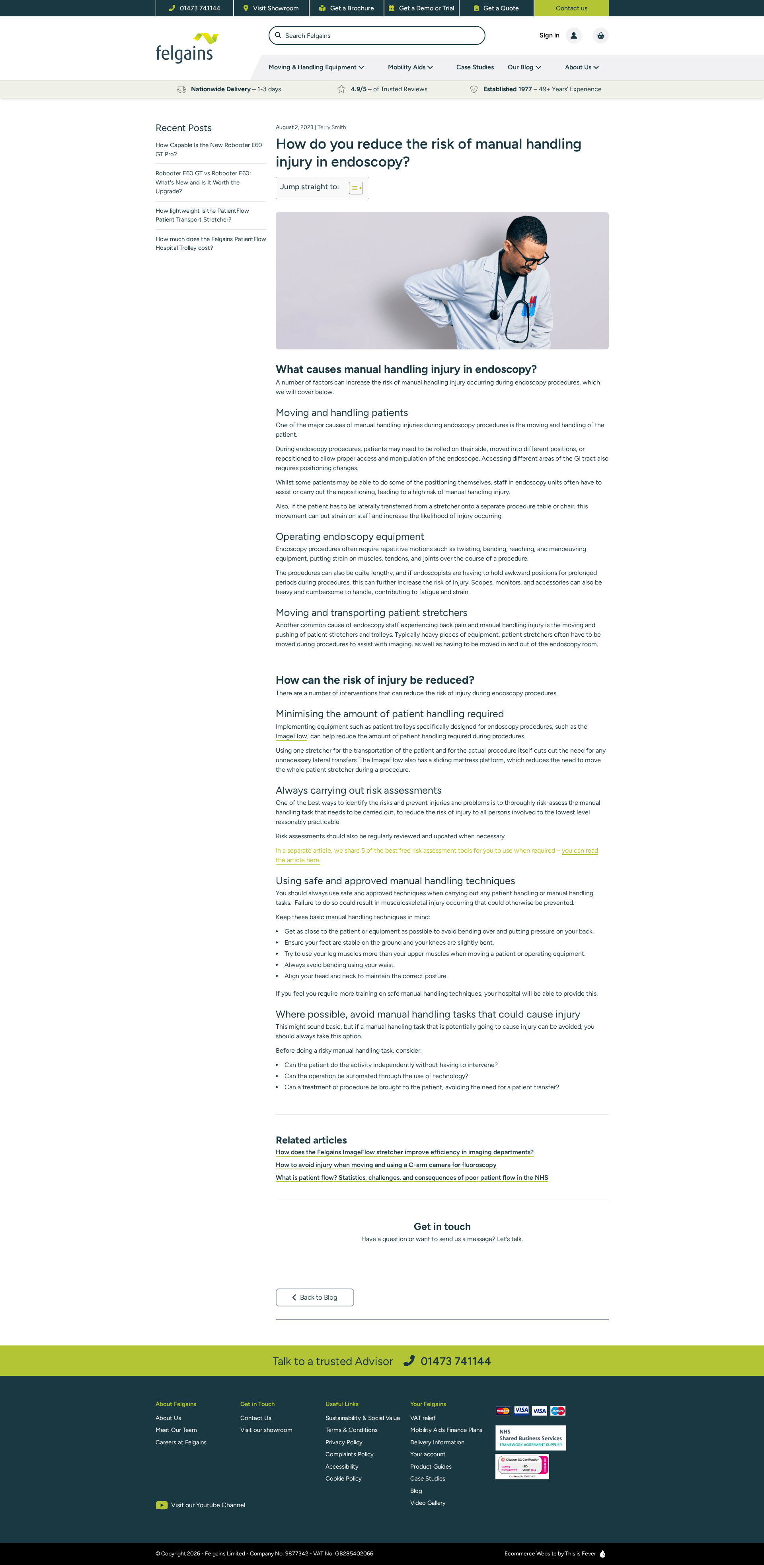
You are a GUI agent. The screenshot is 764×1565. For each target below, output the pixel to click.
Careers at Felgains (181, 1442)
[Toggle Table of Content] (352, 188)
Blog (416, 1490)
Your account (428, 1454)
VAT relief (423, 1418)
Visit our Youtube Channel (208, 1505)
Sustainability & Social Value (362, 1418)
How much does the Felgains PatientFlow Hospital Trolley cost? (211, 243)
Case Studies (475, 67)
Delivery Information (437, 1442)
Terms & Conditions (351, 1430)
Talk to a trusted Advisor (382, 1361)
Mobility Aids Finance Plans (446, 1430)
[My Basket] (601, 35)
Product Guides (431, 1466)
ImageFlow (291, 736)
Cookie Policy (343, 1478)
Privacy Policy (344, 1442)
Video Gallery (428, 1502)
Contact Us (255, 1418)
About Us (168, 1418)
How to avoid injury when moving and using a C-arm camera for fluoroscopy (386, 1165)
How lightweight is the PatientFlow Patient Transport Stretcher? (202, 215)
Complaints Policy (349, 1454)
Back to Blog (318, 1297)
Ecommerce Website (531, 1553)
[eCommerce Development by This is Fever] (602, 1553)
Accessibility (342, 1466)
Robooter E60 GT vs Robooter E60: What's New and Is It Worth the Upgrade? (203, 182)
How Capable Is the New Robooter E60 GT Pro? (209, 149)
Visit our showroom (266, 1430)
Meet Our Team (176, 1430)
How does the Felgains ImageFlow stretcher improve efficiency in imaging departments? (405, 1152)
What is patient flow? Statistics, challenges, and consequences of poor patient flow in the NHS (412, 1177)
